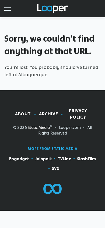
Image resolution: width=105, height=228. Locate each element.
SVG (55, 168)
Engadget (19, 159)
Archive (48, 114)
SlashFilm (86, 159)
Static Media (39, 127)
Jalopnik (43, 159)
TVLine (64, 159)
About (23, 114)
